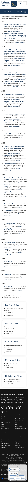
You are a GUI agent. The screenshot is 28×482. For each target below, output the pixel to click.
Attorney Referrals (19, 418)
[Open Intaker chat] (10, 481)
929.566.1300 (9, 367)
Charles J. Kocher (15, 37)
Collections (4, 438)
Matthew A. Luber (15, 35)
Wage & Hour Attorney (20, 441)
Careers (17, 422)
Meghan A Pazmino (20, 94)
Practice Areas (5, 418)
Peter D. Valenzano (16, 148)
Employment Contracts (7, 440)
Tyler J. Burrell (8, 24)
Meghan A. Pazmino (19, 50)
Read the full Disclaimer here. (7, 474)
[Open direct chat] (24, 462)
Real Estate (17, 438)
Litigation (3, 447)
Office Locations (5, 422)
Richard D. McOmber (9, 155)
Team (2, 420)
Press (2, 426)
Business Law (4, 436)
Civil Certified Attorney (20, 420)
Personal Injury (18, 436)
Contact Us (17, 415)
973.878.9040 (9, 349)
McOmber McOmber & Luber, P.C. (5, 4)
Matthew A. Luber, (9, 50)
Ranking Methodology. (14, 31)
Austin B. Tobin (13, 39)
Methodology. (22, 196)
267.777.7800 (9, 383)
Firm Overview (5, 417)
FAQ (2, 424)
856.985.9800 (9, 331)
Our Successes (5, 428)
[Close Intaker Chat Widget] (26, 462)
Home (2, 415)
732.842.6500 (9, 312)
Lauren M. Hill (7, 51)
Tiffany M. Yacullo (15, 26)
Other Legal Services (20, 447)
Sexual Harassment (19, 440)
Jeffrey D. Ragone (17, 24)
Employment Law (5, 445)
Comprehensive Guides (20, 428)
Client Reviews (18, 426)
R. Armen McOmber (10, 33)
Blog (16, 424)
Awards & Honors (19, 417)
